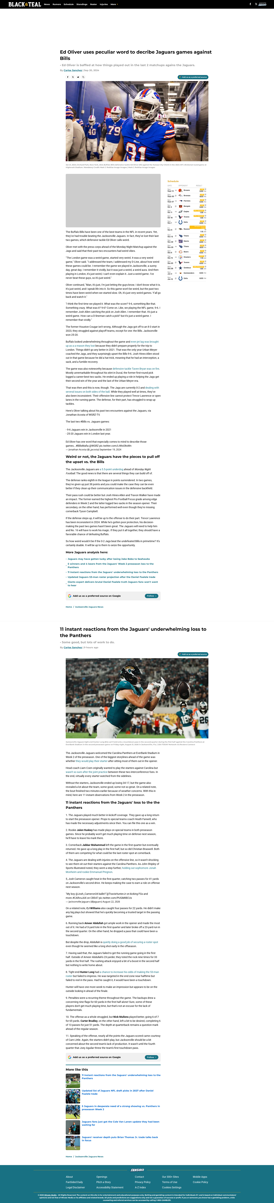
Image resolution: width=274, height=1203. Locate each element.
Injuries (104, 4)
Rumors (57, 4)
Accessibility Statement (109, 1187)
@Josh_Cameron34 (87, 893)
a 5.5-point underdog (111, 469)
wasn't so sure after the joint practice (87, 771)
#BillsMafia (82, 445)
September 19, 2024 (110, 449)
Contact (139, 1176)
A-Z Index (140, 1187)
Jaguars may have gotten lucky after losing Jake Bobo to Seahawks (109, 559)
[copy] (83, 77)
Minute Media (50, 1195)
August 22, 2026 (111, 901)
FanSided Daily (74, 1182)
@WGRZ (94, 445)
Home (69, 607)
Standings (82, 4)
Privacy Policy (143, 1182)
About (69, 1176)
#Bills (83, 421)
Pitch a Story (103, 1182)
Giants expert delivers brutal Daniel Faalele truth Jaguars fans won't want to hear (113, 584)
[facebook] (250, 4)
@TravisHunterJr (116, 893)
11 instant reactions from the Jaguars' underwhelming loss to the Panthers (113, 572)
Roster (93, 4)
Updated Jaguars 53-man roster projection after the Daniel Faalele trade (111, 577)
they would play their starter (91, 761)
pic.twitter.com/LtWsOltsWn (115, 445)
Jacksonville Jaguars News (89, 607)
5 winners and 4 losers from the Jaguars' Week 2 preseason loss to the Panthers (111, 565)
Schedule (69, 4)
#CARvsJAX (79, 897)
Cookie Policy (200, 1182)
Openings (101, 1176)
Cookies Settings (171, 1187)
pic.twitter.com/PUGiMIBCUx (115, 897)
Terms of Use (169, 1182)
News (47, 4)
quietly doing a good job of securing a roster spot (130, 942)
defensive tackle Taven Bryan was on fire (136, 368)
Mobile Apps (200, 1176)
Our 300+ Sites (170, 1176)
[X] (256, 4)
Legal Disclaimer (75, 1187)
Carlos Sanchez (73, 70)
